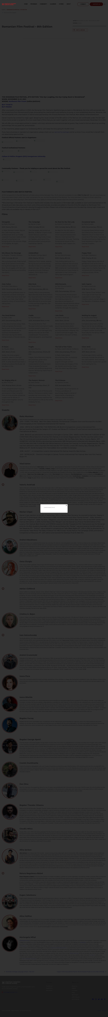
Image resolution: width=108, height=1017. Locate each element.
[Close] (66, 505)
